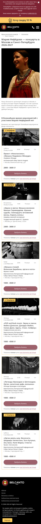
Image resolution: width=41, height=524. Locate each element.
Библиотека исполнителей (10, 501)
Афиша (3, 490)
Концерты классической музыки (10, 27)
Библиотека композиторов (10, 498)
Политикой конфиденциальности (13, 515)
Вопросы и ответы (7, 495)
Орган (3, 493)
